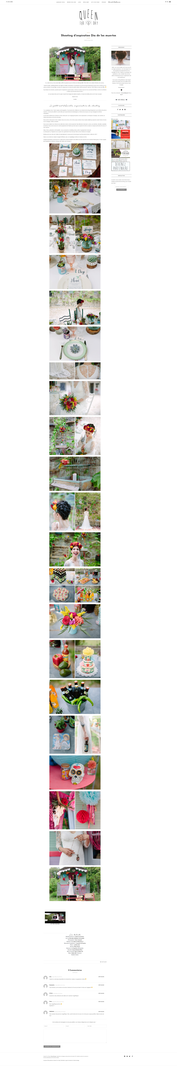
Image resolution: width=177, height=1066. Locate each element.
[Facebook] (117, 109)
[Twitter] (120, 109)
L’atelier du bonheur (79, 936)
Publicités (63, 1060)
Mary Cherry (77, 946)
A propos (45, 1060)
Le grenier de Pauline (81, 943)
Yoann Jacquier (78, 939)
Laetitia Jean (77, 944)
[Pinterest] (122, 109)
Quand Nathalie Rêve (77, 949)
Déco (88, 32)
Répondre (101, 976)
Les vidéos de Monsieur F (77, 941)
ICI (82, 82)
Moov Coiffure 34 (79, 951)
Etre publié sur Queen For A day (54, 1060)
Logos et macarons (69, 1060)
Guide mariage (76, 1060)
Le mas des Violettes (73, 938)
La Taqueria (74, 948)
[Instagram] (11, 2)
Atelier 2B (73, 953)
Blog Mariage (53, 1056)
